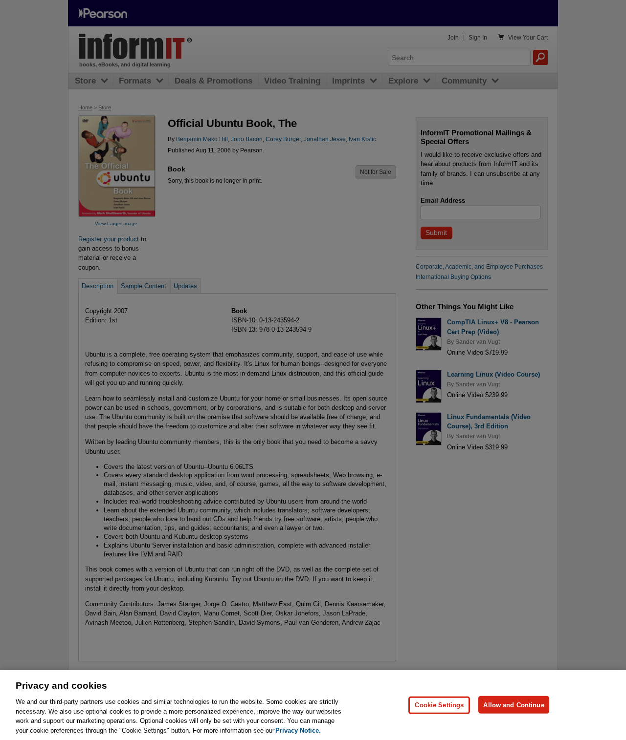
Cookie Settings (439, 704)
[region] (313, 705)
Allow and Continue (513, 704)
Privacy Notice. (298, 730)
